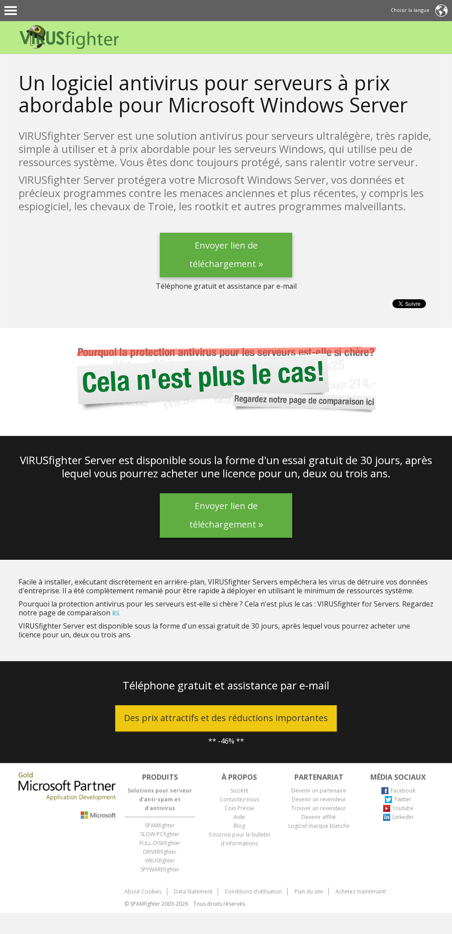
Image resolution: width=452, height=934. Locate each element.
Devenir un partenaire (318, 790)
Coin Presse (239, 808)
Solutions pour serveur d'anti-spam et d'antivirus (160, 799)
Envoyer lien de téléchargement (226, 258)
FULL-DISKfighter (160, 843)
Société (239, 790)
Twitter (402, 799)
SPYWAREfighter (160, 869)
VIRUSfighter (160, 860)
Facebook (403, 790)
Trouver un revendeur (318, 808)
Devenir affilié (318, 817)
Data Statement (193, 891)
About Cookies (143, 891)
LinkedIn (402, 817)
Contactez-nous (239, 799)
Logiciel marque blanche (319, 826)
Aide (239, 817)
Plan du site (308, 891)
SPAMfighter (160, 825)
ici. (116, 613)
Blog (239, 826)
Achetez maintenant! (360, 891)
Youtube (403, 808)
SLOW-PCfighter (160, 834)
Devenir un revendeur (319, 799)
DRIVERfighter (160, 852)
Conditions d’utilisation (253, 891)
